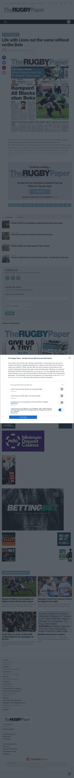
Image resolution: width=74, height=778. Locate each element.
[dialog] (37, 389)
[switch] (60, 389)
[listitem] (37, 385)
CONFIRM (23, 417)
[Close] (70, 358)
